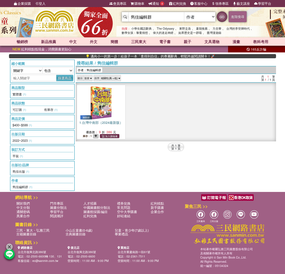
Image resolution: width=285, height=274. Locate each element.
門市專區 (56, 203)
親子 (187, 41)
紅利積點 (157, 203)
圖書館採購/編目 (95, 211)
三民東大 (138, 41)
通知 (157, 3)
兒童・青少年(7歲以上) (132, 230)
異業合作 (23, 215)
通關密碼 (23, 211)
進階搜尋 (237, 16)
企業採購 (24, 3)
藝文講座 (243, 3)
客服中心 (200, 3)
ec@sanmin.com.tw (45, 261)
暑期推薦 (202, 28)
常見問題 (123, 207)
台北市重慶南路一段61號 (134, 252)
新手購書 (157, 207)
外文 (93, 41)
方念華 (217, 28)
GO (221, 17)
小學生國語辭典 (141, 28)
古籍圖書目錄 (26, 234)
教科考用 (260, 41)
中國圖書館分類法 (96, 207)
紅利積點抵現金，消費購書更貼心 (42, 49)
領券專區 (222, 3)
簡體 (114, 41)
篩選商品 (64, 78)
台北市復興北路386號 (32, 252)
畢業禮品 (121, 234)
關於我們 (23, 203)
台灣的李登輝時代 (238, 28)
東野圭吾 (185, 28)
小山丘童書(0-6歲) (79, 230)
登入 (42, 3)
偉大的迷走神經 (163, 32)
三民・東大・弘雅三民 (33, 230)
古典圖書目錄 (76, 234)
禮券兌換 (123, 203)
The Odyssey (165, 28)
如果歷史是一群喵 (190, 32)
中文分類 (23, 207)
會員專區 (119, 3)
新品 (48, 41)
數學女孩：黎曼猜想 (135, 32)
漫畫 (236, 41)
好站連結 (123, 215)
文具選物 (211, 41)
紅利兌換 (179, 3)
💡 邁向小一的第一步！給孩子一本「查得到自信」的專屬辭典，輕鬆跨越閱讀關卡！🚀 (144, 56)
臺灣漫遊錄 (214, 32)
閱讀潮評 (56, 215)
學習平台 (264, 3)
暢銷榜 (22, 41)
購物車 (139, 3)
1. (101, 122)
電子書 (165, 41)
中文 (73, 41)
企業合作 (157, 211)
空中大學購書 (127, 211)
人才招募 (90, 203)
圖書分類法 (58, 207)
